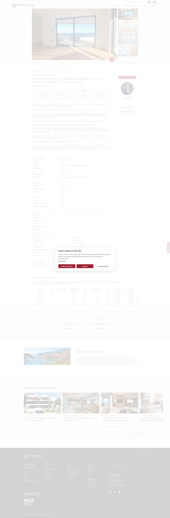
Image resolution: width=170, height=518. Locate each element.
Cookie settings (103, 266)
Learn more (62, 261)
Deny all (85, 266)
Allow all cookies (66, 266)
